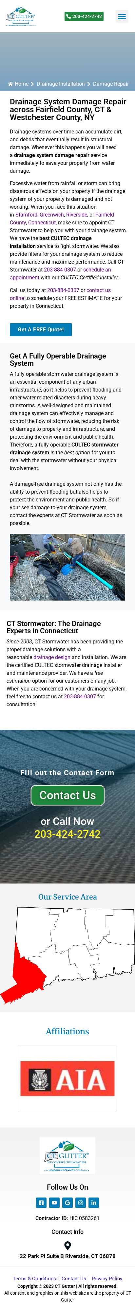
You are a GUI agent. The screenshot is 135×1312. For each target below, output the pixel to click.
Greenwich (52, 215)
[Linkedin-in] (93, 1203)
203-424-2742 (67, 834)
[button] (122, 16)
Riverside (76, 215)
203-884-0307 (60, 270)
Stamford (26, 215)
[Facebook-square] (41, 1203)
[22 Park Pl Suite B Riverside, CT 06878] (67, 1245)
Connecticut (42, 222)
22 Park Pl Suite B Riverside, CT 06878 (68, 1256)
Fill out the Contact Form (67, 773)
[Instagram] (80, 1203)
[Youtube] (54, 1203)
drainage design (51, 657)
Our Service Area (67, 896)
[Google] (67, 1203)
